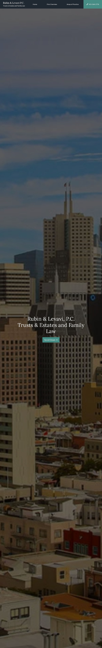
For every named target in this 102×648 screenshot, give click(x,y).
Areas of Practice (73, 4)
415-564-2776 (94, 4)
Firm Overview (52, 4)
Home (35, 4)
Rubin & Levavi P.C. (13, 2)
